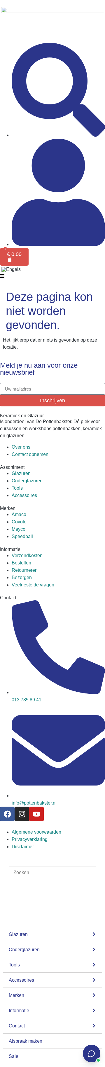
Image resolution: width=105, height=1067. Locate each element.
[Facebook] (7, 814)
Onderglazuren (24, 949)
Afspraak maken (25, 1041)
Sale (13, 1056)
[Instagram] (22, 814)
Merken (16, 995)
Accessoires (21, 980)
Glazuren (18, 934)
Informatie (19, 1010)
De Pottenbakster (53, 421)
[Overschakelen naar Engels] (11, 269)
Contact (17, 1025)
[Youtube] (36, 814)
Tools (14, 964)
